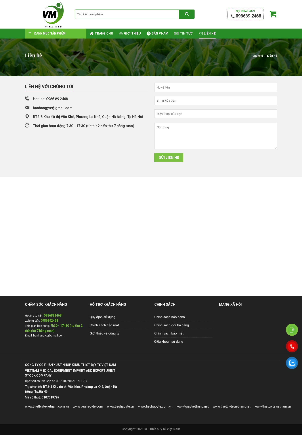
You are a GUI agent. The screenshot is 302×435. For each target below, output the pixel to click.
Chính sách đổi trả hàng (171, 325)
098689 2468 (248, 14)
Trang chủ (256, 55)
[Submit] (187, 14)
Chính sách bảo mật (104, 325)
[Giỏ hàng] (273, 14)
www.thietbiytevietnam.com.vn (47, 406)
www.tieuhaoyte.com (88, 406)
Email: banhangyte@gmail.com (44, 335)
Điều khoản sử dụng (168, 342)
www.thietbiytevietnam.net (231, 406)
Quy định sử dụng (102, 317)
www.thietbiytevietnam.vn (272, 406)
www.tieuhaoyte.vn (120, 406)
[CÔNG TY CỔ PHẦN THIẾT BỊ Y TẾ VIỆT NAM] (46, 14)
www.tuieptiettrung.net (192, 406)
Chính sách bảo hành (169, 317)
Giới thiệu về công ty (104, 333)
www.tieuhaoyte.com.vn (155, 406)
